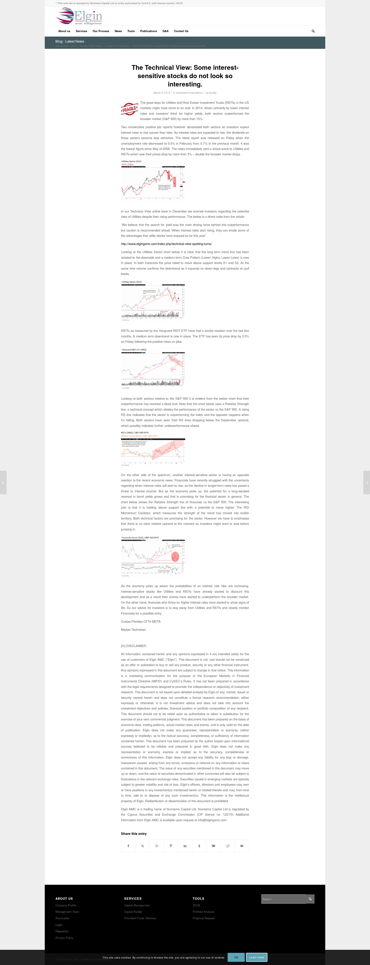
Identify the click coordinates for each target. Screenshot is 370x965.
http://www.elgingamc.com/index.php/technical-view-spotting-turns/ (166, 243)
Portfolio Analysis (204, 912)
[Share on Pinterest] (171, 846)
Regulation (62, 931)
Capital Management (137, 905)
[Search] (312, 31)
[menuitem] (64, 31)
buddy (212, 92)
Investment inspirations (189, 92)
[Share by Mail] (242, 846)
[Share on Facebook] (128, 846)
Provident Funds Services (140, 918)
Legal (58, 925)
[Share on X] (142, 846)
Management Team (67, 912)
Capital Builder (133, 912)
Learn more (256, 957)
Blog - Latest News (69, 41)
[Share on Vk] (213, 846)
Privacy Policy (64, 938)
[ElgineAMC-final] (78, 16)
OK (236, 957)
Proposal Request (204, 918)
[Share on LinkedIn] (185, 846)
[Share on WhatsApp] (157, 846)
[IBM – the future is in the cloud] (3, 482)
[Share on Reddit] (228, 846)
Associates (62, 918)
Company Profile (65, 905)
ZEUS (196, 905)
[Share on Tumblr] (199, 846)
